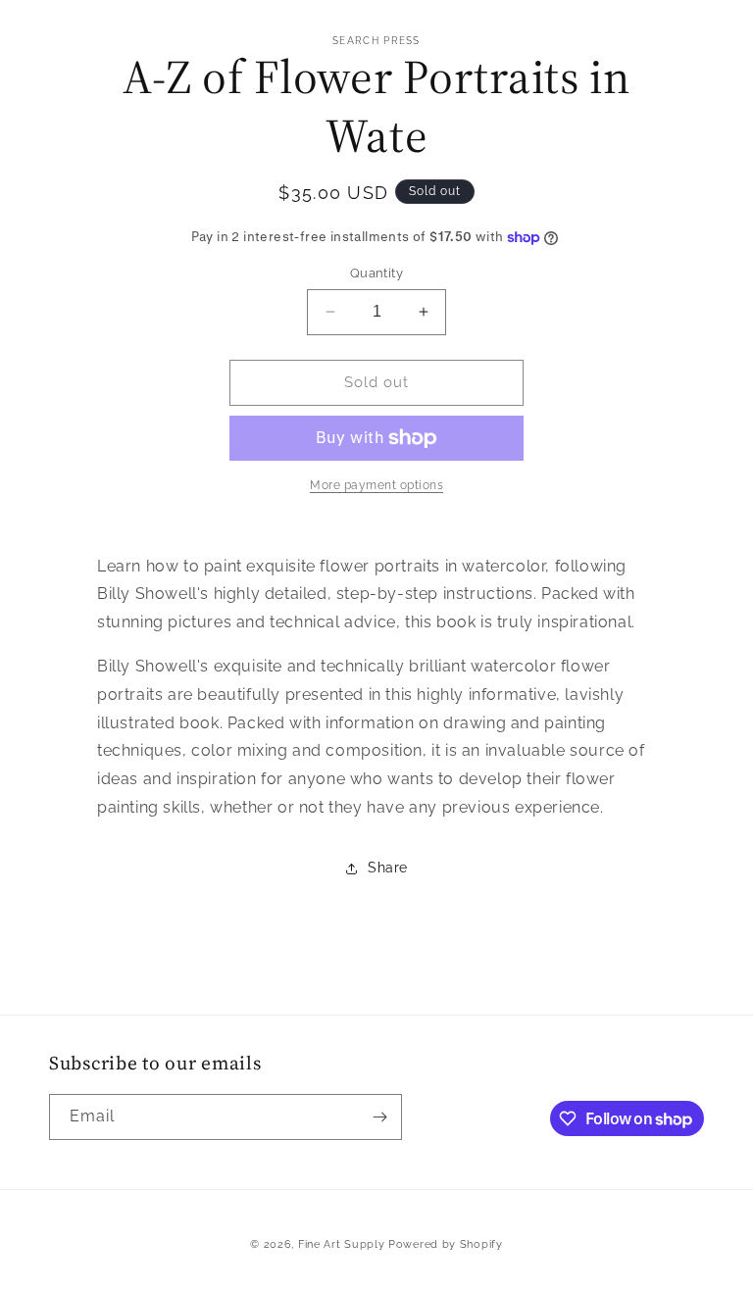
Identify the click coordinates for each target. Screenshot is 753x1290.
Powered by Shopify (445, 1244)
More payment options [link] (376, 485)
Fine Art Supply (341, 1244)
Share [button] (388, 867)
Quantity (376, 273)
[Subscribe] (379, 1117)
